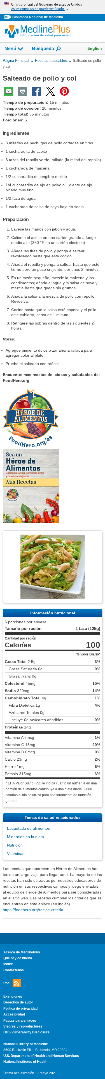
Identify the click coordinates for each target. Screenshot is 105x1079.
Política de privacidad (20, 1008)
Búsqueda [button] (43, 50)
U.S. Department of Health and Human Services (41, 1056)
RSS (6, 983)
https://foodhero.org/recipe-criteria (33, 910)
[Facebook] (36, 91)
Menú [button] (10, 48)
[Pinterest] (64, 91)
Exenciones (12, 996)
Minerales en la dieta (25, 836)
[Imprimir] (22, 91)
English (94, 48)
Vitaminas (15, 853)
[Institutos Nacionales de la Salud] (8, 17)
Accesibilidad (14, 1014)
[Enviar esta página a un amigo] (8, 91)
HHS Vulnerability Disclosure (26, 1032)
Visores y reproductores (22, 1026)
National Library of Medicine (25, 1044)
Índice (8, 964)
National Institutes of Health (25, 1062)
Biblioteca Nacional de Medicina (37, 17)
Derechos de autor (18, 1002)
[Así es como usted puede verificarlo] (52, 7)
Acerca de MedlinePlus (21, 952)
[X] (50, 91)
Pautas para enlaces (19, 1020)
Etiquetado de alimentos (28, 828)
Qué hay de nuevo (17, 958)
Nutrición (15, 845)
